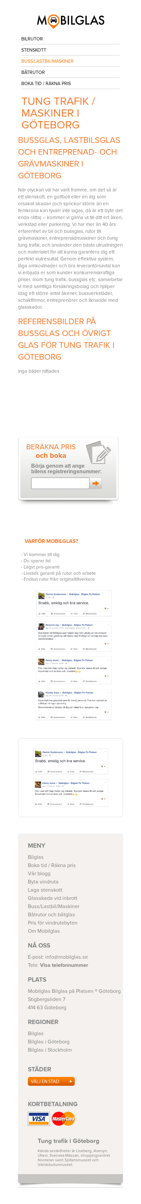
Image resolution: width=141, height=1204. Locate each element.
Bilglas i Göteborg (70, 21)
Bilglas (36, 857)
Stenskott (33, 50)
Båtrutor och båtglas (51, 914)
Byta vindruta (43, 882)
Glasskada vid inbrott (52, 898)
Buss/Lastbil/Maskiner (47, 61)
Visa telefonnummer (64, 965)
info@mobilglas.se (66, 957)
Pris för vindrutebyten (52, 923)
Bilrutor (32, 39)
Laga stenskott (45, 890)
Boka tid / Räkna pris (46, 83)
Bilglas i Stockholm (50, 1050)
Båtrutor (33, 72)
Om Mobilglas (44, 931)
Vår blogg (39, 873)
